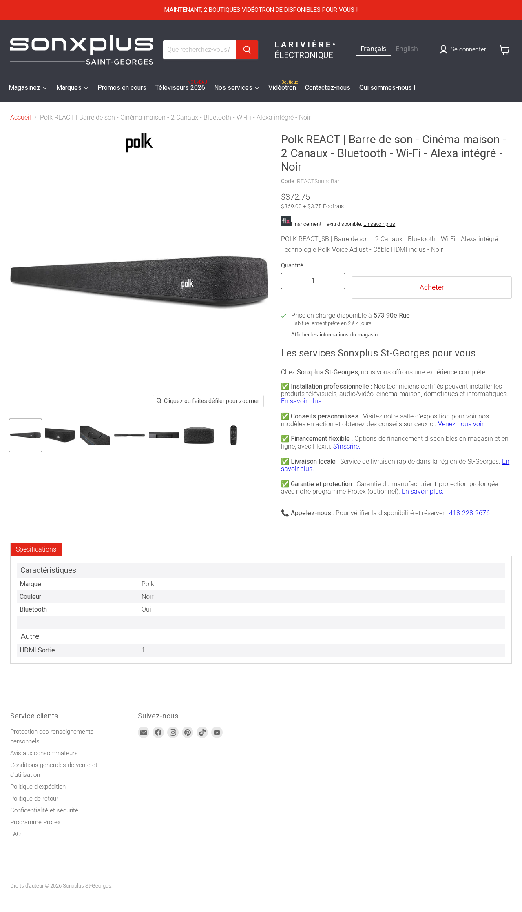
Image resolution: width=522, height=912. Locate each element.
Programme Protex (35, 822)
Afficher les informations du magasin (334, 335)
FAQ (15, 834)
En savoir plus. (302, 401)
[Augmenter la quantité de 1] (336, 281)
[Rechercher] (247, 49)
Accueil (20, 117)
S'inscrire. (347, 446)
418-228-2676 (469, 513)
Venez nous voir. (461, 424)
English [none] (407, 48)
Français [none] (373, 48)
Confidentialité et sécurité (44, 810)
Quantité (292, 265)
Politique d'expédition (38, 786)
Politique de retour (34, 798)
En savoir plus (379, 224)
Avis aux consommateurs (44, 753)
